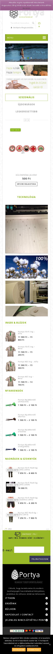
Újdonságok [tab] (26, 104)
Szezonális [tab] (26, 97)
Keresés (33, 23)
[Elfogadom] (49, 644)
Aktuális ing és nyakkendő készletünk (26, 2)
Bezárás (26, 8)
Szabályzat (34, 650)
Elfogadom (18, 650)
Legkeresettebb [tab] (26, 111)
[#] (26, 52)
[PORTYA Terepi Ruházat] (26, 12)
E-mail (8, 550)
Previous (11, 55)
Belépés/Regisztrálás (23, 27)
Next (42, 55)
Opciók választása (26, 184)
